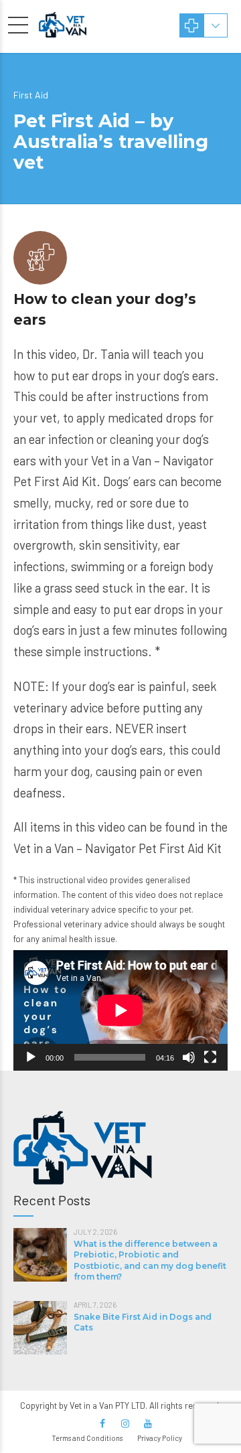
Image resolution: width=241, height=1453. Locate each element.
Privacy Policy (159, 1438)
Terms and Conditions (87, 1438)
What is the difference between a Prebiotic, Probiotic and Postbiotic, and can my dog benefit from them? (150, 1260)
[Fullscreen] (210, 1057)
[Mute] (188, 1057)
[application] (120, 1010)
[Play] (30, 1057)
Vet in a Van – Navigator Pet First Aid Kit (117, 848)
